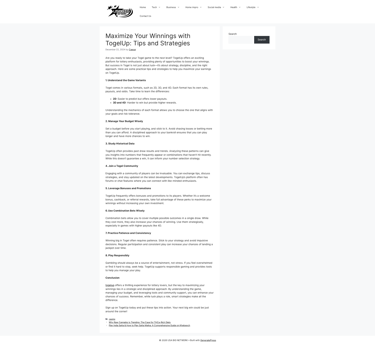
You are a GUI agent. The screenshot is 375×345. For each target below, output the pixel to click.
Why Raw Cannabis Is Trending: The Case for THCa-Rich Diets (140, 322)
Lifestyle (251, 7)
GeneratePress (208, 340)
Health (233, 7)
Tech (154, 7)
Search (233, 33)
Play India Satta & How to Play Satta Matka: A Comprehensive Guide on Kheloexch (149, 325)
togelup (109, 285)
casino (112, 319)
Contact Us (145, 16)
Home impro (191, 7)
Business (171, 7)
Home (143, 7)
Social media (214, 7)
